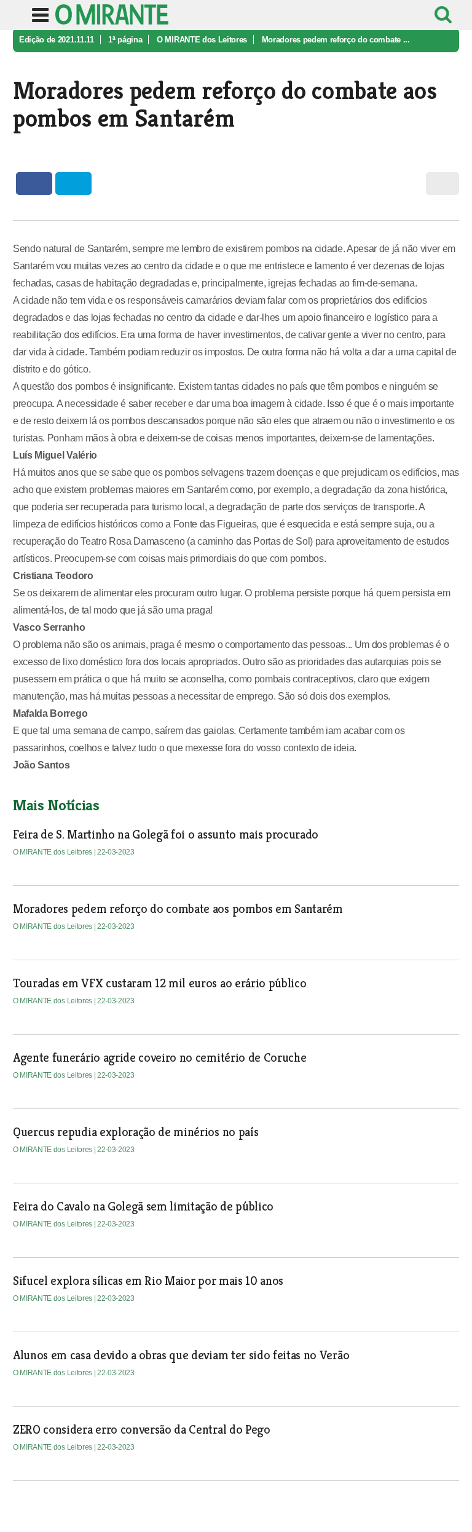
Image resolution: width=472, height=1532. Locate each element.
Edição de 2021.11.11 (56, 39)
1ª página (125, 39)
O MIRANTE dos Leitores (202, 39)
